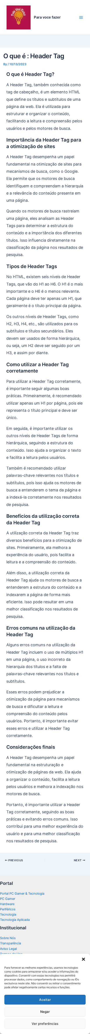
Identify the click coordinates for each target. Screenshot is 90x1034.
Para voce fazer (47, 17)
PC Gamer (7, 899)
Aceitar (45, 1000)
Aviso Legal (8, 949)
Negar (45, 1012)
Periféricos (8, 909)
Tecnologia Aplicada (15, 920)
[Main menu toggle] (81, 17)
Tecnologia (8, 914)
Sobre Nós (8, 938)
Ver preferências (45, 1024)
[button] (83, 959)
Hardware (7, 904)
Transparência (10, 943)
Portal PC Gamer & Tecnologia (22, 894)
